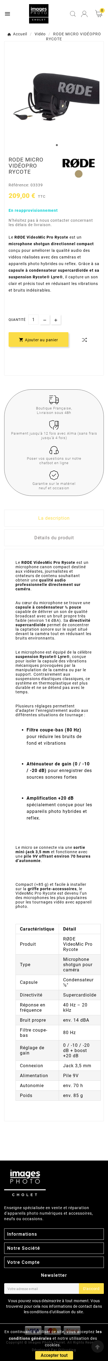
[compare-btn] (84, 339)
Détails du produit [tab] (54, 537)
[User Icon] (84, 14)
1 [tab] (57, 145)
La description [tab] (54, 518)
